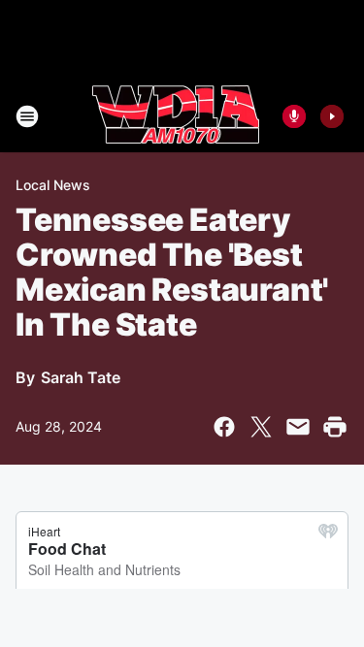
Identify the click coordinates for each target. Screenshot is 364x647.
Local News (53, 185)
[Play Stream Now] (332, 116)
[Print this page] (334, 426)
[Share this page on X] (261, 426)
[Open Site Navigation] (27, 116)
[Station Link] (175, 116)
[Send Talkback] (294, 116)
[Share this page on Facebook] (224, 426)
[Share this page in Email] (298, 426)
